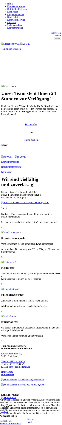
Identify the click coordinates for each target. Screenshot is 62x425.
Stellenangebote (14, 25)
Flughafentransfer (15, 14)
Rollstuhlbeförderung (17, 9)
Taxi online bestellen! (11, 49)
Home (10, 3)
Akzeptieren (6, 421)
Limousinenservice (16, 19)
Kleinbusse (12, 11)
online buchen (31, 140)
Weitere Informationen (10, 423)
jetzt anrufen (31, 124)
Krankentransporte (16, 6)
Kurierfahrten (13, 17)
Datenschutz (7, 374)
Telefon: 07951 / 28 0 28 (13, 361)
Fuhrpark (11, 22)
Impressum (7, 372)
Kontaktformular (15, 28)
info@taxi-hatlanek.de (19, 366)
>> (2, 227)
